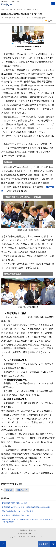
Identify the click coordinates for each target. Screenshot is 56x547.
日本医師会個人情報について (28, 533)
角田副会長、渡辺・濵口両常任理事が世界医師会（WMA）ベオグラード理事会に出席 (27, 520)
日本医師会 (23, 530)
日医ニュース (22, 490)
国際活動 (9, 490)
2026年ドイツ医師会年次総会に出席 (15, 515)
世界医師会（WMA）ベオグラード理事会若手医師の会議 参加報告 (26, 507)
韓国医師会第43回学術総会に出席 (14, 503)
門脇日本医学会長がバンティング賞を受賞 (17, 511)
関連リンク (32, 530)
